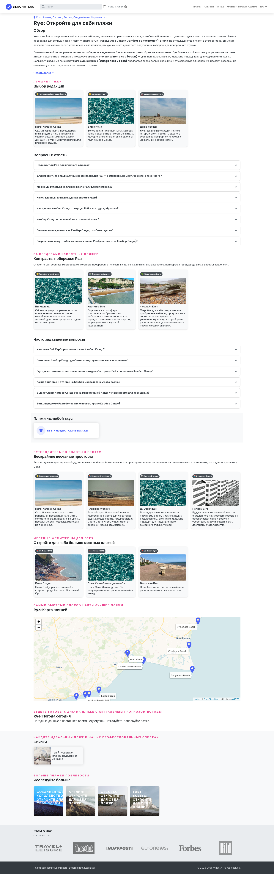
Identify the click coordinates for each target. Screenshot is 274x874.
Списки (209, 6)
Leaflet (197, 699)
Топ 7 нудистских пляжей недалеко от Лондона (64, 756)
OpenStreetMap (211, 699)
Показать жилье (115, 6)
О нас (220, 6)
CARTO (236, 699)
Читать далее (42, 73)
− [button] (38, 627)
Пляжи (197, 6)
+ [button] (38, 621)
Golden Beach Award (242, 6)
